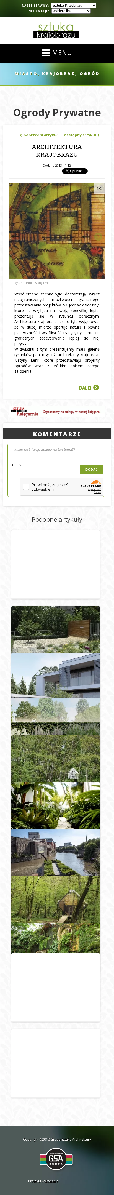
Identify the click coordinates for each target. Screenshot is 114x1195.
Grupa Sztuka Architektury (71, 1139)
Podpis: (17, 465)
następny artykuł (82, 134)
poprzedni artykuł (39, 134)
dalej (89, 388)
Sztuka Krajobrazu (57, 30)
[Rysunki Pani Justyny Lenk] (57, 277)
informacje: (38, 11)
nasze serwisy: (35, 5)
